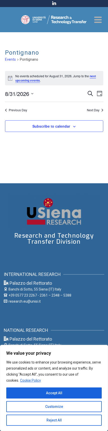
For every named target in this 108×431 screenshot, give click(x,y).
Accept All (54, 393)
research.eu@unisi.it (25, 301)
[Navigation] (98, 19)
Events (10, 59)
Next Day (93, 110)
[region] (54, 388)
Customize (54, 407)
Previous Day (18, 110)
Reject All (54, 420)
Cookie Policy (30, 380)
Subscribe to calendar (51, 126)
